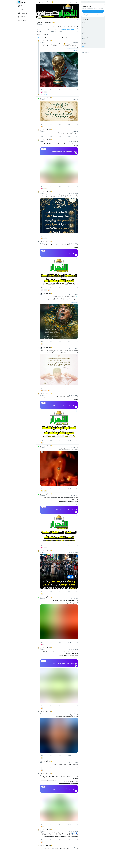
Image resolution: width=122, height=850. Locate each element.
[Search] (77, 2)
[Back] (38, 2)
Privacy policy (84, 51)
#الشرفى (75, 50)
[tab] (39, 37)
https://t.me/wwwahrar (68, 29)
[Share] (77, 89)
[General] (78, 26)
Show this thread (45, 95)
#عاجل (73, 833)
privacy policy (84, 15)
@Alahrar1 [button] (42, 42)
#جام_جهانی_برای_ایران (72, 48)
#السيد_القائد (74, 302)
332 (47, 34)
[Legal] (78, 31)
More (83, 46)
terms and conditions (92, 15)
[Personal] (78, 29)
